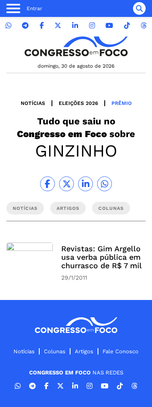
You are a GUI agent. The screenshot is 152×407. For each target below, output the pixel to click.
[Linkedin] (75, 26)
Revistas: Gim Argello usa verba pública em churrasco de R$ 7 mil (101, 257)
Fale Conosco (120, 351)
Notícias (33, 103)
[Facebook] (42, 26)
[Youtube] (109, 26)
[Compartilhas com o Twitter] (66, 183)
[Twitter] (57, 26)
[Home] (76, 46)
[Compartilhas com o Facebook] (47, 183)
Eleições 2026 (78, 103)
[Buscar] (139, 8)
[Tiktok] (127, 26)
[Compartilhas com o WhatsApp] (104, 183)
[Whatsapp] (8, 26)
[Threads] (144, 26)
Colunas (54, 351)
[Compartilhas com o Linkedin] (85, 183)
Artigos (84, 351)
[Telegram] (25, 26)
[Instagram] (92, 26)
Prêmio (121, 103)
